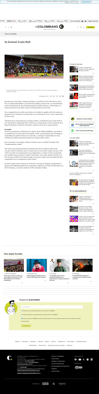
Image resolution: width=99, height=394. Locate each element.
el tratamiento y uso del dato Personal (34, 314)
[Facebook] (60, 96)
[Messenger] (51, 96)
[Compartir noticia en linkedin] (62, 96)
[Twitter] (57, 96)
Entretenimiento (32, 273)
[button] (93, 73)
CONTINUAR (86, 2)
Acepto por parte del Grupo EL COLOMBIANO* (40, 314)
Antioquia (53, 273)
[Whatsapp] (54, 96)
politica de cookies (74, 2)
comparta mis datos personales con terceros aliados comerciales (51, 318)
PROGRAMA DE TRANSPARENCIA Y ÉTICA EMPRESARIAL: (31, 368)
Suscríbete (90, 27)
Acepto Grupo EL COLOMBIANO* (39, 310)
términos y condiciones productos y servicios (35, 310)
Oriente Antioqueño (10, 273)
